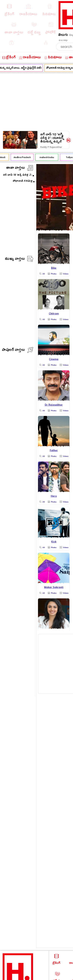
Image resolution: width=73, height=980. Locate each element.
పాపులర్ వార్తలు (13, 350)
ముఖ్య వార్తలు (15, 259)
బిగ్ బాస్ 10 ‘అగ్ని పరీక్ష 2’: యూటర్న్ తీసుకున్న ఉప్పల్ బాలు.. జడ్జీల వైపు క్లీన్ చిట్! (52, 138)
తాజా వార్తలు (15, 168)
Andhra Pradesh (21, 157)
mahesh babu (45, 157)
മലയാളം (63, 40)
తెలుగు (63, 35)
